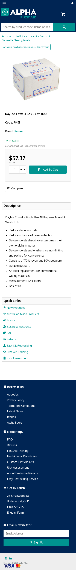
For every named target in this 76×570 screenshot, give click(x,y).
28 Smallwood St (18, 495)
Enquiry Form (15, 512)
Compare (17, 188)
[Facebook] (6, 558)
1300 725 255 (15, 507)
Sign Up (38, 542)
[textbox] (27, 27)
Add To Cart (50, 169)
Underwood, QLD (18, 501)
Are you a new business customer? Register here (26, 47)
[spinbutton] (14, 169)
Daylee (18, 131)
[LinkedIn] (10, 558)
